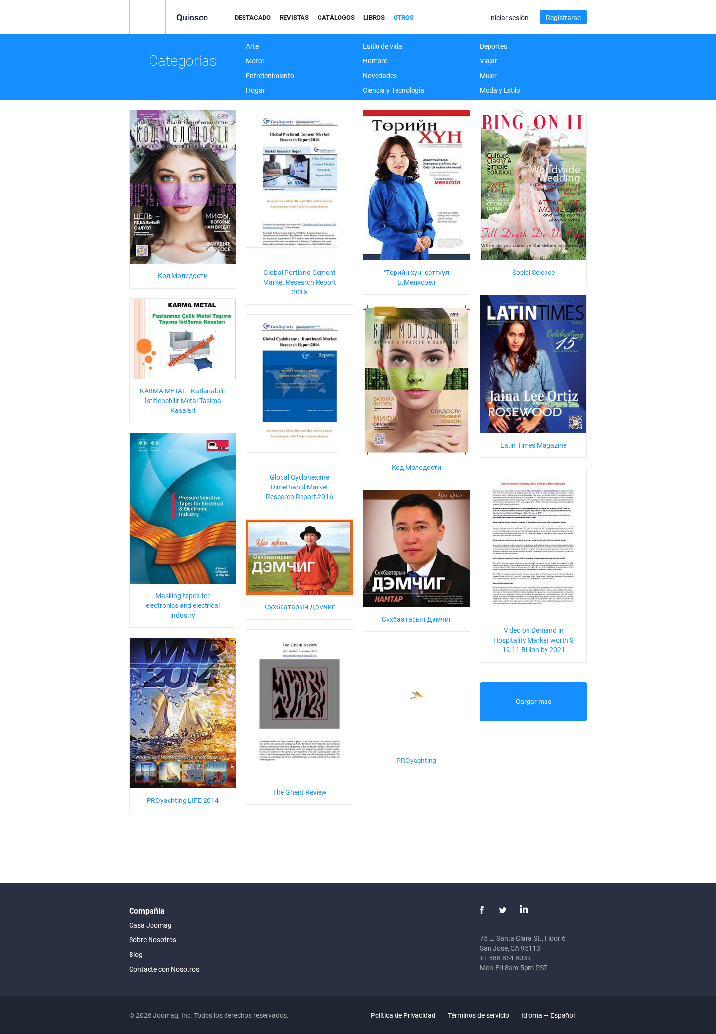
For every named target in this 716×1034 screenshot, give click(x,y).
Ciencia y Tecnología (393, 90)
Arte (252, 46)
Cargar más (533, 701)
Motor (255, 60)
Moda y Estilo (500, 90)
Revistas (294, 17)
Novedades (380, 75)
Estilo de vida (382, 46)
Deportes (493, 46)
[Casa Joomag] (147, 16)
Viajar (488, 60)
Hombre (375, 60)
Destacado (253, 17)
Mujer (488, 75)
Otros (404, 17)
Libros (374, 17)
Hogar (255, 90)
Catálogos (336, 17)
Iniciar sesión (508, 17)
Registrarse (563, 17)
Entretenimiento (270, 75)
